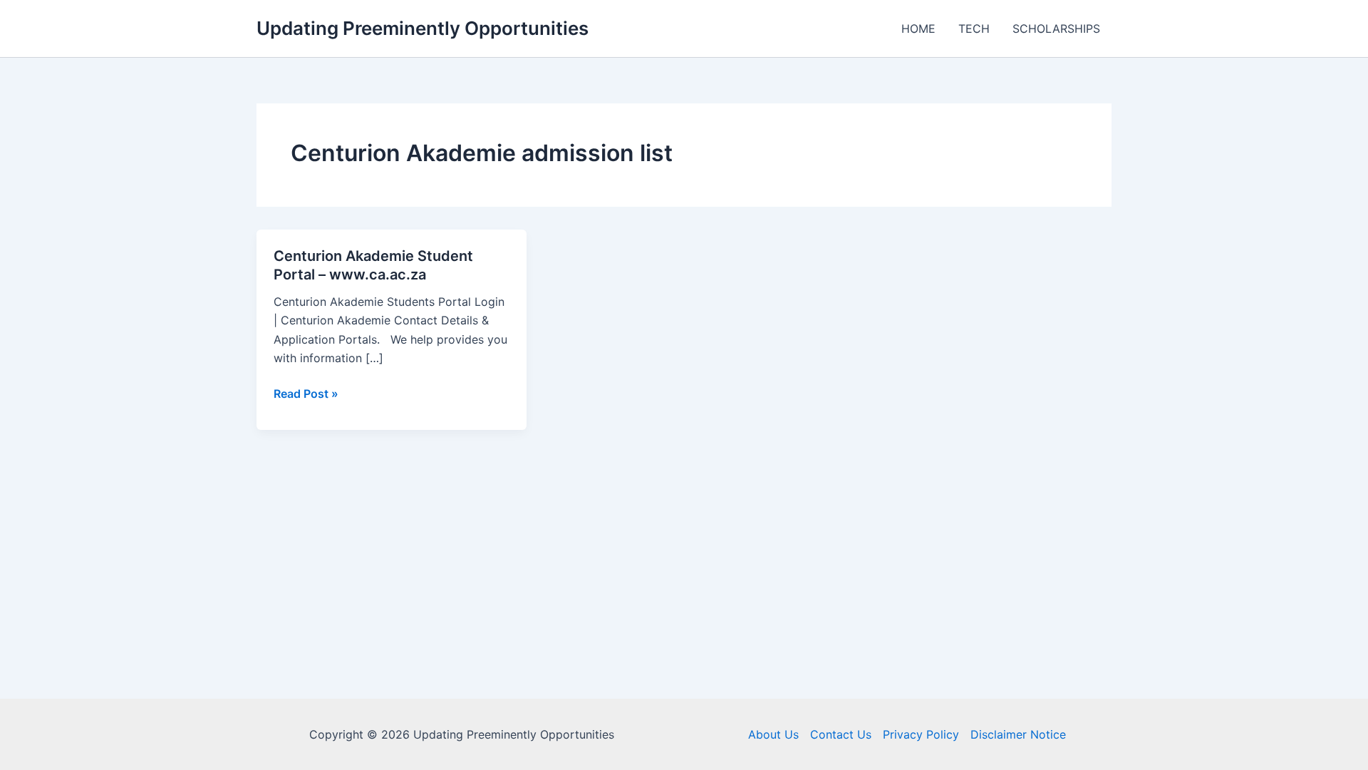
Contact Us (840, 734)
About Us (773, 734)
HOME (918, 28)
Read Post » (306, 394)
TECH (974, 28)
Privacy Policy (921, 734)
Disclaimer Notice (1018, 734)
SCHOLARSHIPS (1056, 28)
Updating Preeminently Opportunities (422, 28)
